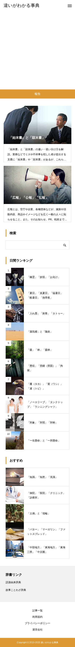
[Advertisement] (37, 50)
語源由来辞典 (13, 582)
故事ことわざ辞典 (16, 589)
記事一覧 (37, 610)
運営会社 (37, 629)
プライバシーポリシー (37, 623)
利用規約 (37, 616)
